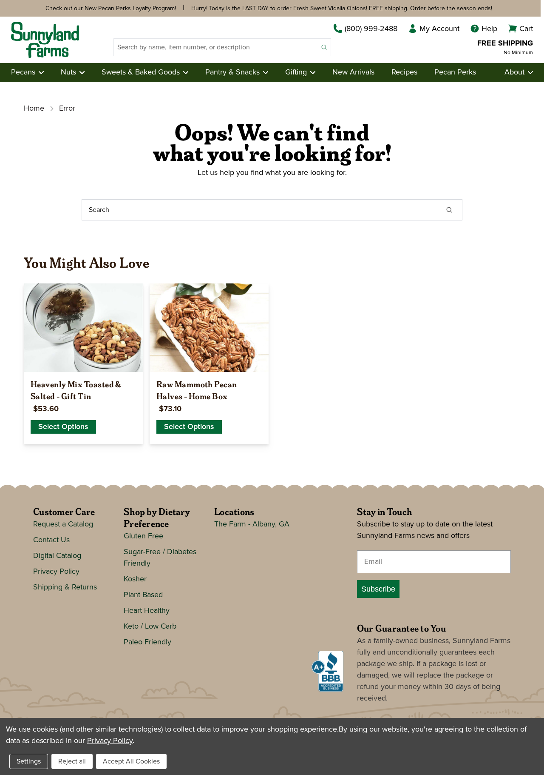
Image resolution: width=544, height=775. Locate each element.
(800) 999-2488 (371, 29)
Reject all (72, 761)
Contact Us (51, 540)
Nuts (68, 72)
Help (489, 29)
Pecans (23, 72)
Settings (29, 761)
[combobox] (215, 47)
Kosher (135, 579)
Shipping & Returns (65, 587)
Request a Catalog (63, 524)
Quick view (83, 361)
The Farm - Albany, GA (251, 524)
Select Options (63, 427)
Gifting (296, 72)
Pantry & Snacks (232, 72)
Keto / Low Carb (150, 626)
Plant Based (143, 595)
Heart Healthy (147, 610)
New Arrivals (353, 72)
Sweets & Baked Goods (141, 72)
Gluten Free (143, 536)
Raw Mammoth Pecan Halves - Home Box (196, 389)
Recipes (404, 72)
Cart (526, 29)
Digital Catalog (57, 556)
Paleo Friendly (147, 642)
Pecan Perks (455, 72)
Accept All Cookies (131, 761)
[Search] (449, 210)
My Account (439, 29)
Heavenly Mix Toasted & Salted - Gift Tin (76, 389)
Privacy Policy (56, 571)
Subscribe (378, 589)
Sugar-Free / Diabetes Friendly (160, 557)
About (514, 72)
